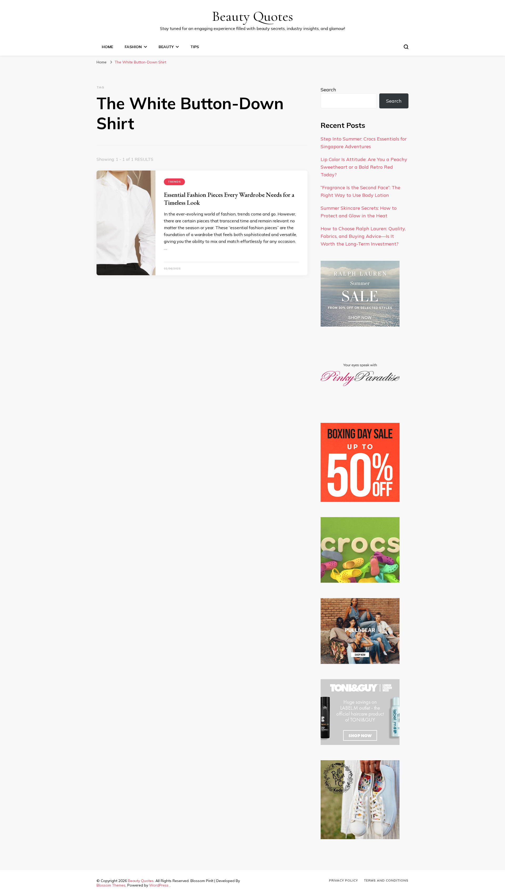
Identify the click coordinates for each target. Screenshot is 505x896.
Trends (174, 181)
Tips (194, 46)
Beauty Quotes (252, 16)
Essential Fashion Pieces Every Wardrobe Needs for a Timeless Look (229, 199)
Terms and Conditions (386, 880)
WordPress (159, 885)
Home (107, 46)
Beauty (166, 46)
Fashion (133, 46)
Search (328, 90)
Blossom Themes (111, 885)
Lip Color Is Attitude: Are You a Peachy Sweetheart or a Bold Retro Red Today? (364, 167)
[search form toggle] (406, 46)
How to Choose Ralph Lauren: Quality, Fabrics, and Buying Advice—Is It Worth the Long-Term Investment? (363, 236)
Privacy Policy (343, 880)
